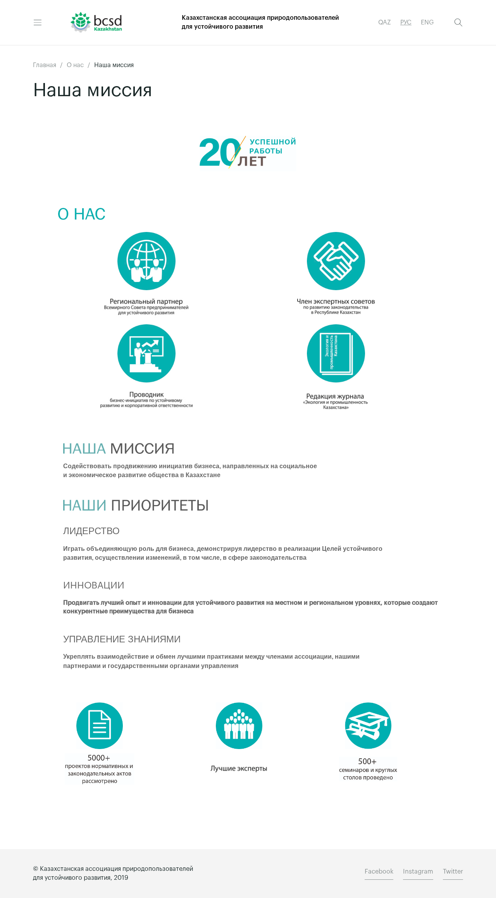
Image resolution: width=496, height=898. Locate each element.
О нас (75, 65)
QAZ (384, 22)
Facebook (379, 872)
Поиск (458, 22)
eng (427, 22)
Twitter (453, 872)
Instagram (418, 872)
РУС (406, 22)
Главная (44, 65)
